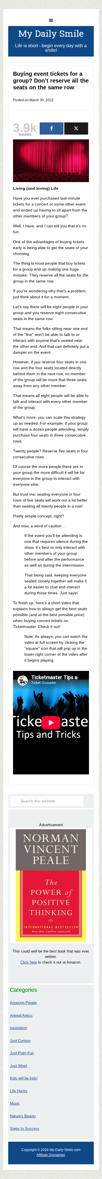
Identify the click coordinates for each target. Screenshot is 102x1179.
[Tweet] (76, 128)
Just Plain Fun (22, 1053)
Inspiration (18, 1028)
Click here (28, 962)
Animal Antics (21, 1015)
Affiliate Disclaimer (51, 1155)
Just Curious (20, 1040)
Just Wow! (18, 1066)
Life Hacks (18, 1091)
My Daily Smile (51, 33)
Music (15, 1103)
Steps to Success (24, 1128)
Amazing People (23, 1003)
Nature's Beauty (23, 1116)
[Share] (51, 128)
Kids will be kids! (24, 1078)
